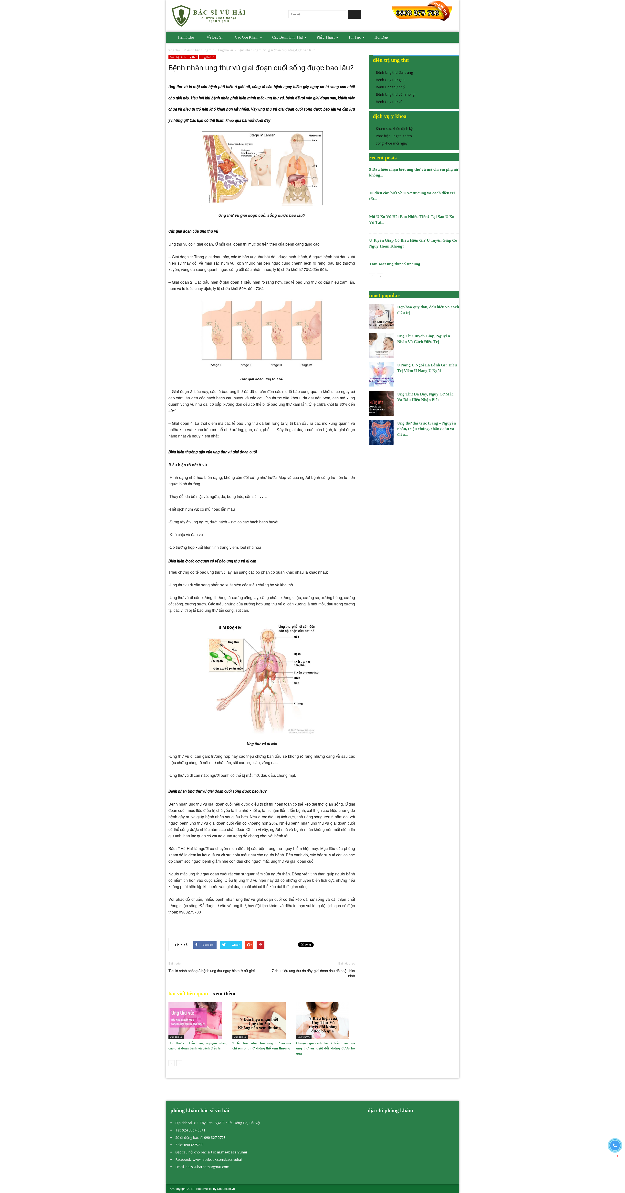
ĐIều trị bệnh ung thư (198, 50)
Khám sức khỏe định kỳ (394, 128)
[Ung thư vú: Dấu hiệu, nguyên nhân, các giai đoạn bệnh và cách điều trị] (197, 1020)
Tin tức (354, 37)
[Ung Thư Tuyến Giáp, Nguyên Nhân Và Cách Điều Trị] (381, 345)
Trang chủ (185, 37)
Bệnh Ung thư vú (389, 101)
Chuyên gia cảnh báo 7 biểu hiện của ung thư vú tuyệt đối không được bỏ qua (325, 1048)
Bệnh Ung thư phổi (390, 87)
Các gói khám (246, 37)
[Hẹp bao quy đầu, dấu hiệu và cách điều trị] (381, 316)
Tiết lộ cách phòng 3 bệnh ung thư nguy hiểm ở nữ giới (211, 970)
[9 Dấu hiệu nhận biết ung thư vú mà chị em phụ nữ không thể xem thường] (261, 1020)
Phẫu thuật (325, 37)
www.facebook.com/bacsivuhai (217, 1159)
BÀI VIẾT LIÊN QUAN (188, 993)
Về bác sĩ (214, 37)
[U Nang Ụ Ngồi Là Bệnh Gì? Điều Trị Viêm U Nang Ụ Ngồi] (381, 374)
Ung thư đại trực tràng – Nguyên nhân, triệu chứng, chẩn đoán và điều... (426, 429)
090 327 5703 (215, 1137)
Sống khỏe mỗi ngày (391, 143)
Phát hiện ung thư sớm (394, 136)
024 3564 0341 (193, 1130)
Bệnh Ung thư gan (390, 79)
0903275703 (194, 1144)
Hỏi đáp (381, 37)
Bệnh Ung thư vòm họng (395, 94)
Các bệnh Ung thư (287, 37)
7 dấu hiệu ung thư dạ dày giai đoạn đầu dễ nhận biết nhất (313, 973)
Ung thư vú (225, 50)
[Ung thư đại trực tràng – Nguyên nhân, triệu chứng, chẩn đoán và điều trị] (381, 432)
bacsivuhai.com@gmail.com (207, 1166)
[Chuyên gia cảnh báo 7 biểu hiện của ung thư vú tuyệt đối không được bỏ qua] (325, 1020)
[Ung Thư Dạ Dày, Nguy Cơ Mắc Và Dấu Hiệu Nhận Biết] (381, 403)
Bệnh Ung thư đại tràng (394, 72)
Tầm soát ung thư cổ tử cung (394, 264)
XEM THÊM (224, 993)
